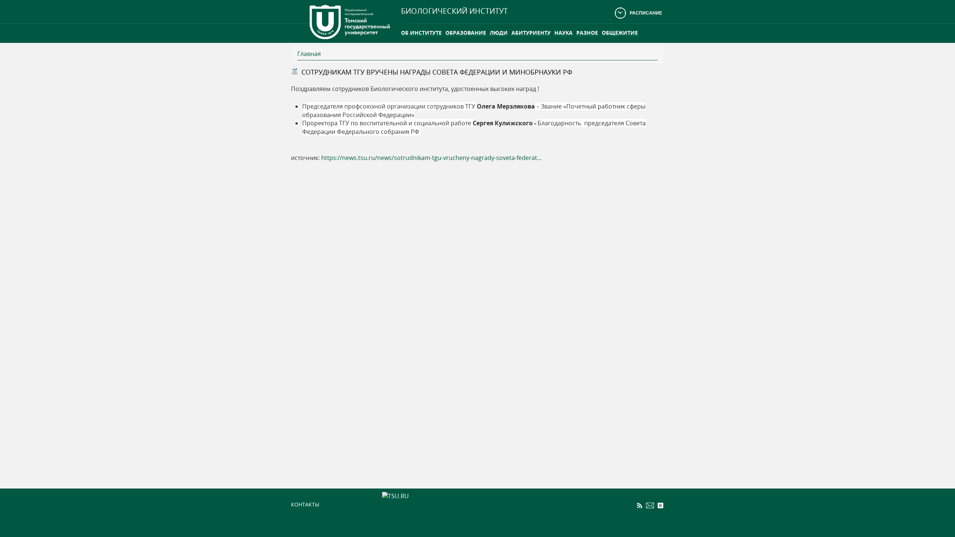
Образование (465, 32)
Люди (499, 32)
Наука (563, 32)
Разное (587, 32)
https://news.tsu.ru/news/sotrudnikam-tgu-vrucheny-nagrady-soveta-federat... (431, 158)
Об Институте (421, 32)
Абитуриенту (531, 32)
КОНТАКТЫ (305, 504)
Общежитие (620, 32)
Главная (309, 54)
